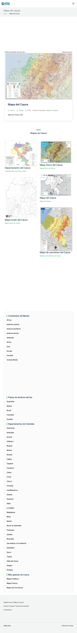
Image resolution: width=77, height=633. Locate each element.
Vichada (10, 570)
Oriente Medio (12, 360)
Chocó (9, 481)
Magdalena (11, 512)
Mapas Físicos (12, 583)
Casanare (10, 468)
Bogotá (9, 446)
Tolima (9, 557)
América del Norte (14, 329)
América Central (13, 324)
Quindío (9, 534)
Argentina (10, 401)
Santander (11, 548)
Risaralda (10, 539)
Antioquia (10, 433)
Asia (8, 347)
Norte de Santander (14, 526)
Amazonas (11, 428)
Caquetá (10, 464)
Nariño (9, 521)
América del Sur (13, 333)
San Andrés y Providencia (16, 543)
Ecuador (10, 419)
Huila (8, 503)
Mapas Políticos (13, 579)
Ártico (9, 342)
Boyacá (9, 455)
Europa (9, 351)
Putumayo (10, 530)
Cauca (9, 472)
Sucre (9, 552)
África (9, 320)
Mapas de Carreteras (15, 588)
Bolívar (9, 450)
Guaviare (10, 499)
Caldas (9, 459)
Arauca (9, 437)
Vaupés (9, 565)
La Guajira (10, 508)
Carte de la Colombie (22, 606)
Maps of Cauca (18, 602)
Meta (9, 517)
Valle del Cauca (12, 561)
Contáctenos (8, 610)
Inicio (5, 13)
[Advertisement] (41, 33)
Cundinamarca (12, 490)
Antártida (10, 338)
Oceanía (10, 355)
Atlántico (10, 441)
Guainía (9, 495)
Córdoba (10, 486)
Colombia (10, 415)
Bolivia (9, 406)
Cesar (9, 477)
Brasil (9, 410)
